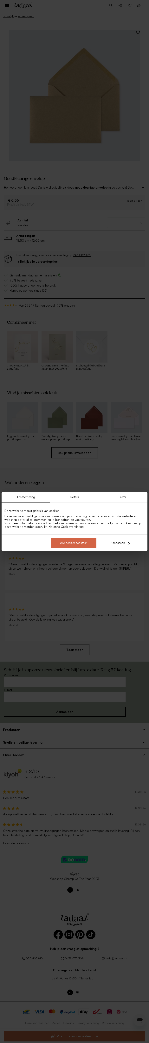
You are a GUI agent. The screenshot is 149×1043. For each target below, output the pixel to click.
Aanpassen (118, 543)
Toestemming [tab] (26, 497)
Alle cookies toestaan (73, 543)
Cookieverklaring (72, 527)
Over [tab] (123, 497)
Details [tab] (74, 497)
